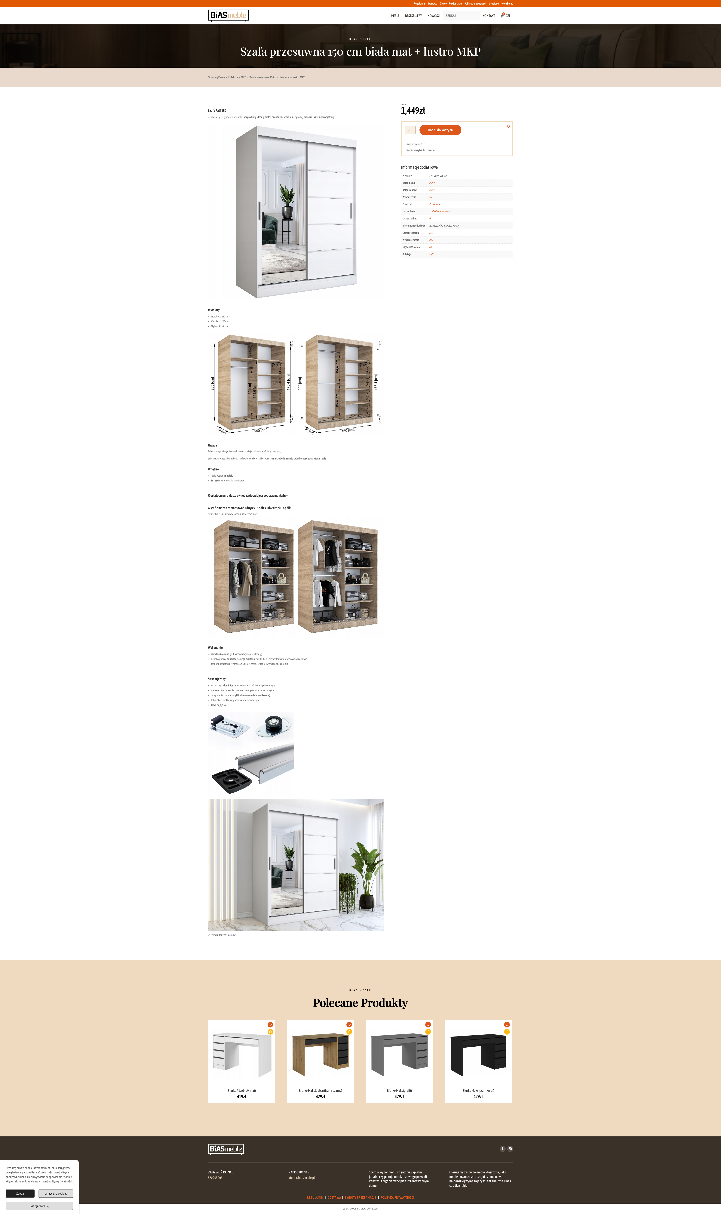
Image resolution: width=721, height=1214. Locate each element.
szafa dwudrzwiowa (439, 211)
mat (431, 197)
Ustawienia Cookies (56, 1193)
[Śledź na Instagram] (510, 1149)
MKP (243, 77)
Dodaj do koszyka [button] (270, 1032)
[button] (510, 126)
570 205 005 (215, 1178)
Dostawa (432, 3)
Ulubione (494, 3)
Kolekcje (233, 77)
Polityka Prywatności (397, 1197)
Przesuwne (434, 204)
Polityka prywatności (475, 3)
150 (431, 232)
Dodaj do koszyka (440, 130)
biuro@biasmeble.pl (301, 1178)
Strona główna (216, 77)
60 (430, 247)
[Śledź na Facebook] (503, 1149)
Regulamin (419, 3)
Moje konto (507, 3)
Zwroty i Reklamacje (451, 3)
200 (431, 239)
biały (431, 182)
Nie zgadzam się (39, 1206)
